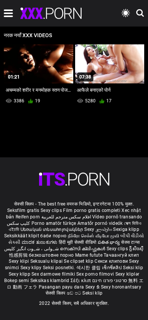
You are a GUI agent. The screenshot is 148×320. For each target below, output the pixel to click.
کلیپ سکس (18, 223)
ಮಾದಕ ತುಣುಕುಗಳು (40, 242)
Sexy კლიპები (98, 229)
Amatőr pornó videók (100, 223)
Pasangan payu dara (62, 287)
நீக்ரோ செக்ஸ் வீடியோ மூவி (93, 235)
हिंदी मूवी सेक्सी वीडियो (78, 242)
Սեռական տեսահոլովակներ (52, 229)
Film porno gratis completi (91, 210)
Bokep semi (16, 280)
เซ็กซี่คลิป (112, 267)
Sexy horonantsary (121, 287)
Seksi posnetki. (59, 267)
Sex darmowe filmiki (53, 274)
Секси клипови (111, 261)
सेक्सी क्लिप (56, 293)
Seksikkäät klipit (22, 235)
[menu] (8, 13)
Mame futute (88, 255)
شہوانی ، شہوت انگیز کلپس (32, 248)
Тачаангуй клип (121, 255)
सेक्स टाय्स (130, 242)
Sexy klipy (31, 267)
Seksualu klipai (47, 261)
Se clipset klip (79, 261)
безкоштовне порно (51, 255)
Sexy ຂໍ (93, 287)
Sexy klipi (19, 261)
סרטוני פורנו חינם (109, 280)
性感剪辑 (19, 255)
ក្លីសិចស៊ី (136, 248)
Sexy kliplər (127, 274)
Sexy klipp (20, 274)
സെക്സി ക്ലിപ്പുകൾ (83, 248)
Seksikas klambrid (50, 280)
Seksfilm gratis (23, 210)
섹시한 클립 (89, 267)
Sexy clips (52, 210)
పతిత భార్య (109, 242)
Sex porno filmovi (95, 274)
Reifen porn (28, 217)
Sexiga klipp (126, 229)
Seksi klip (133, 267)
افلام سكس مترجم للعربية (66, 217)
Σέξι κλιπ (81, 280)
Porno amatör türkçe (53, 223)
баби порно (53, 235)
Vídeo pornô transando (117, 217)
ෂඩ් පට (75, 293)
